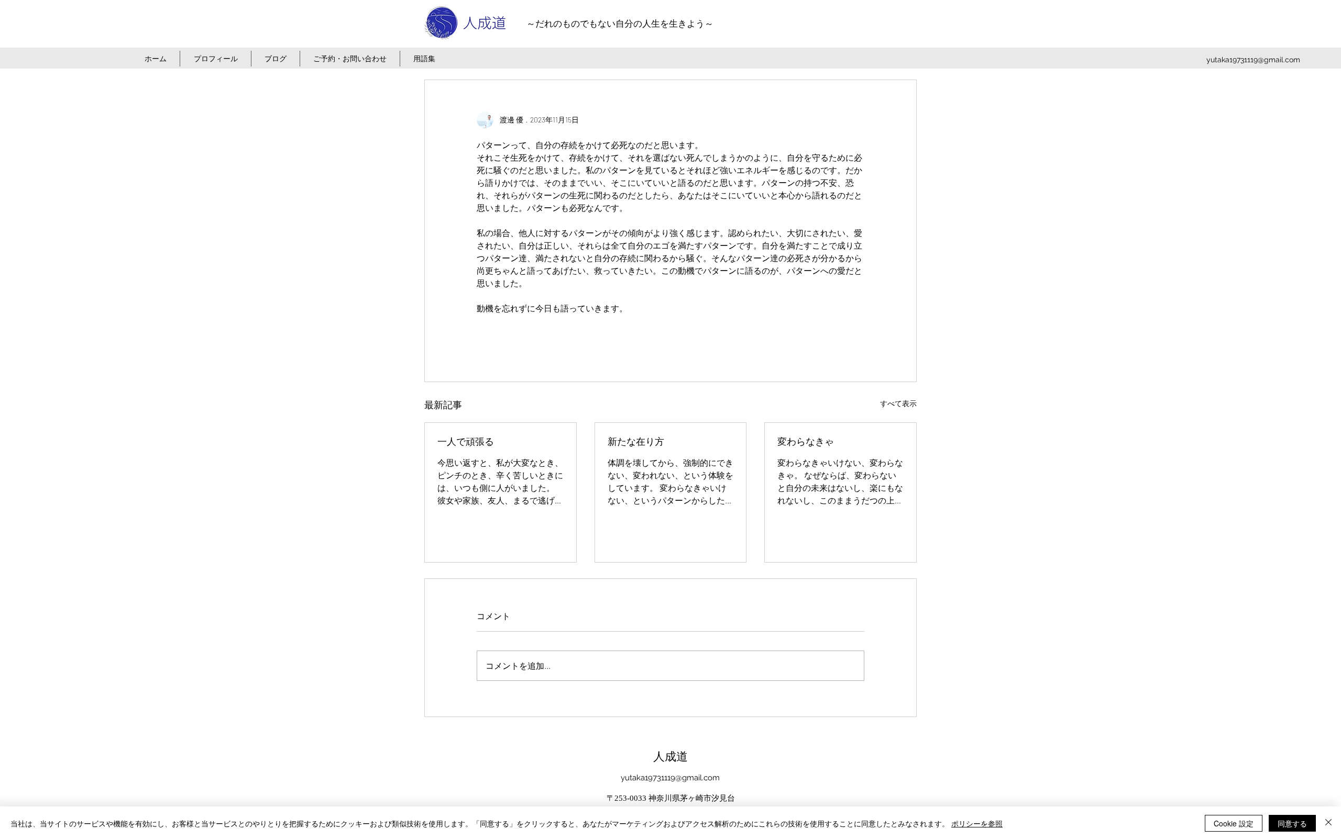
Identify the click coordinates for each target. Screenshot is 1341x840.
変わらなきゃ (805, 441)
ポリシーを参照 (977, 823)
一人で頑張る (465, 441)
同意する (1292, 823)
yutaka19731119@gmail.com (1253, 59)
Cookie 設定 (1234, 823)
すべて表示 (898, 403)
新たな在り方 (636, 441)
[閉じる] (1328, 823)
